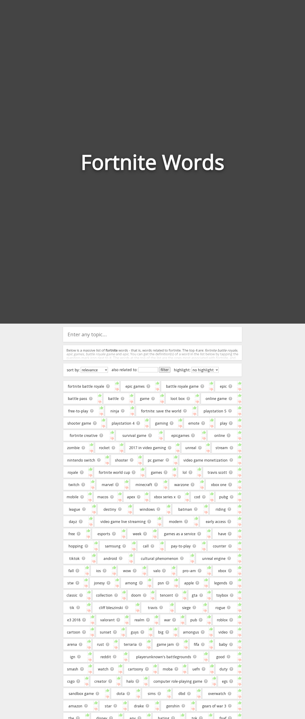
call (146, 546)
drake (139, 705)
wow (127, 570)
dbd (181, 693)
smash (72, 669)
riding (221, 509)
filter (165, 369)
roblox (222, 619)
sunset (105, 632)
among (131, 582)
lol (185, 472)
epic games (135, 386)
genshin (173, 705)
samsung (113, 546)
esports (104, 533)
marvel (107, 484)
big (160, 632)
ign (72, 656)
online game (216, 398)
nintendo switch (81, 460)
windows (147, 509)
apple (189, 582)
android (110, 558)
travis (152, 607)
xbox (222, 570)
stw (70, 582)
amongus (191, 632)
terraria (130, 644)
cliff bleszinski (111, 607)
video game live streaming (123, 521)
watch (103, 669)
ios (98, 570)
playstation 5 (215, 410)
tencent (166, 595)
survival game (134, 435)
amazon (75, 705)
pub (193, 619)
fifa (196, 644)
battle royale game (182, 386)
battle (113, 398)
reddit (105, 656)
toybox (222, 595)
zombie (73, 447)
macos (102, 496)
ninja (114, 410)
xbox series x (165, 496)
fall (71, 570)
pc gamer (156, 460)
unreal (190, 447)
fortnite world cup (114, 472)
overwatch (217, 693)
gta (195, 595)
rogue (220, 607)
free (71, 533)
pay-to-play (181, 546)
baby (223, 644)
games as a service (179, 533)
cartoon (73, 632)
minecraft (143, 484)
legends (220, 582)
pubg (223, 496)
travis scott (217, 472)
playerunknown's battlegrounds (163, 656)
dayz (73, 521)
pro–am (189, 570)
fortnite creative (84, 435)
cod (197, 496)
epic (223, 386)
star (108, 705)
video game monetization (205, 460)
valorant (107, 619)
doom (136, 595)
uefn (196, 669)
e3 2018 (74, 619)
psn (161, 582)
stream (222, 447)
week (137, 533)
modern (175, 521)
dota (121, 693)
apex (131, 496)
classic (72, 595)
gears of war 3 (214, 705)
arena (72, 644)
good (220, 656)
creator (100, 681)
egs (225, 681)
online (219, 435)
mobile (72, 496)
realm (139, 619)
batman (185, 509)
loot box (178, 398)
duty (224, 669)
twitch (73, 484)
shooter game (79, 423)
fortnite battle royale (86, 386)
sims (152, 693)
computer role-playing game (178, 681)
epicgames (180, 435)
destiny (110, 509)
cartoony (135, 669)
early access (216, 521)
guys (135, 632)
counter (219, 546)
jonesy (99, 582)
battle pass (77, 398)
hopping (75, 546)
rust (100, 644)
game (144, 398)
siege (186, 607)
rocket (104, 447)
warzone (181, 484)
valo (156, 570)
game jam (165, 644)
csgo (71, 681)
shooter (121, 460)
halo (130, 681)
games (156, 472)
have (222, 533)
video (223, 632)
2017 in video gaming (147, 447)
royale (73, 472)
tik (72, 607)
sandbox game (81, 693)
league (74, 509)
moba (168, 669)
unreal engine (214, 558)
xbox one (218, 484)
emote (193, 423)
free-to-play (78, 410)
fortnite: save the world (161, 410)
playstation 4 (123, 423)
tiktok (74, 558)
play (223, 423)
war (167, 619)
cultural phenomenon (159, 558)
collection (104, 595)
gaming (161, 423)
